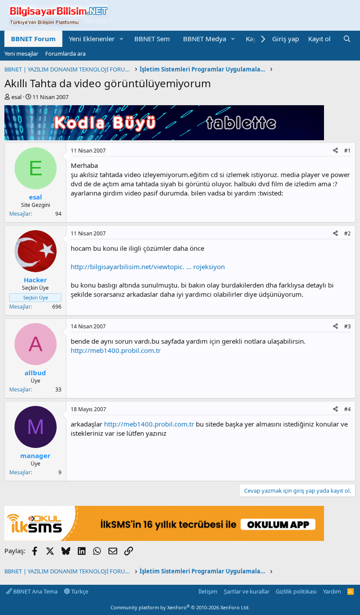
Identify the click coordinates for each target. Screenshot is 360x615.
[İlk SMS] (164, 538)
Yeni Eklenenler (92, 38)
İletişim (207, 591)
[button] (121, 39)
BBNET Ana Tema (35, 591)
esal (16, 97)
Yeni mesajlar (21, 53)
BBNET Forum (33, 38)
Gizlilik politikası (296, 591)
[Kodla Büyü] (164, 137)
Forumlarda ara (65, 53)
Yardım (332, 591)
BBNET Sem (152, 38)
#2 (347, 233)
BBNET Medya (204, 38)
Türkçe (79, 591)
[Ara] (347, 39)
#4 (347, 409)
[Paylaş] (335, 151)
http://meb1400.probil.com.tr (116, 350)
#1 (347, 150)
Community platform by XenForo (180, 607)
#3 (347, 326)
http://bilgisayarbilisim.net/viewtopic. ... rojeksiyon (148, 266)
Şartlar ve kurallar (247, 591)
